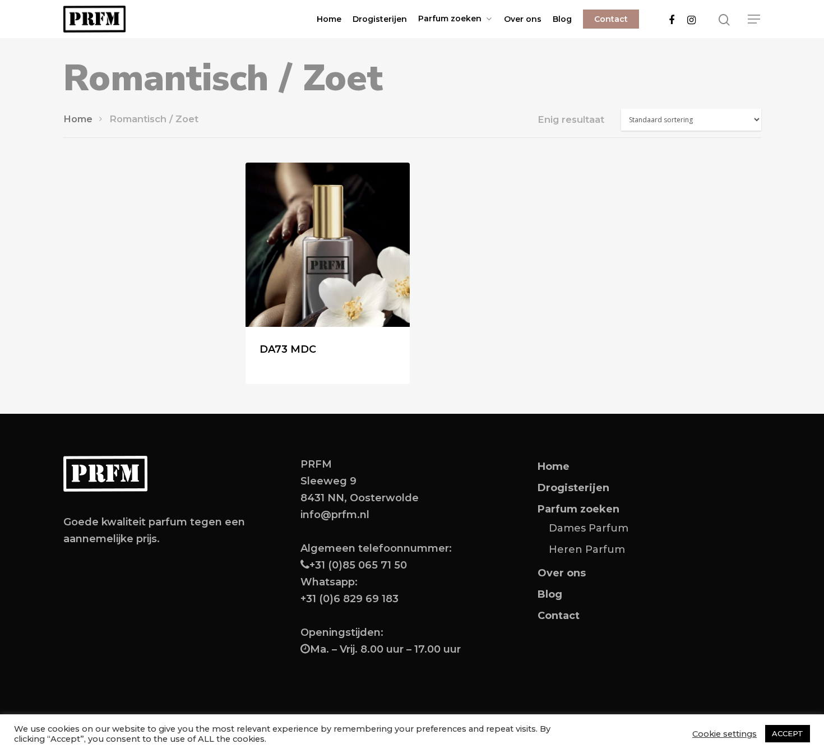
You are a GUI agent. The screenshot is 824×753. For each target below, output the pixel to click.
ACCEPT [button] (787, 733)
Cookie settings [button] (724, 734)
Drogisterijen (380, 19)
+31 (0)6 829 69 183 (349, 599)
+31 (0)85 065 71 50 (358, 565)
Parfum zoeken (450, 19)
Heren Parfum (587, 549)
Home (329, 19)
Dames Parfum (588, 528)
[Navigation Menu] (754, 19)
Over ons (522, 19)
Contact (611, 19)
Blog (562, 19)
